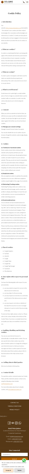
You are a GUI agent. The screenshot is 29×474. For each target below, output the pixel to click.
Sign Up (14, 459)
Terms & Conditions (14, 406)
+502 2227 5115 (16, 439)
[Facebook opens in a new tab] (9, 422)
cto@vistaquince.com (7, 383)
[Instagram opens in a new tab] (16, 422)
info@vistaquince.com (16, 436)
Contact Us (14, 402)
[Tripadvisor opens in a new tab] (12, 422)
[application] (14, 467)
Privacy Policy (14, 409)
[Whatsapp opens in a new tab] (19, 422)
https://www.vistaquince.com (13, 28)
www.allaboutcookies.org (14, 389)
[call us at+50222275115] (24, 2)
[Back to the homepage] (7, 2)
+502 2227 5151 (18, 441)
